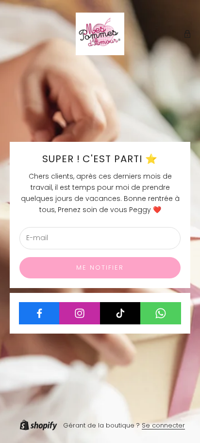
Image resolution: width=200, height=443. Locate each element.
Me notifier (100, 267)
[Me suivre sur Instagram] (80, 313)
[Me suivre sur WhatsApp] (161, 313)
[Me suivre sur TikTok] (120, 313)
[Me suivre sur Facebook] (39, 313)
